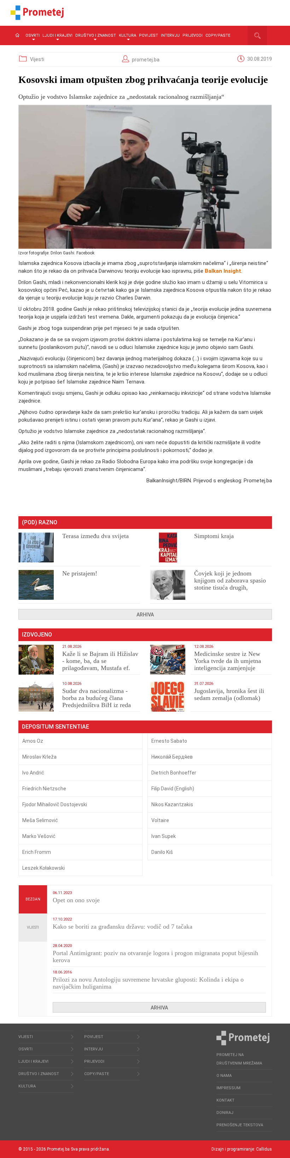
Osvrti (32, 35)
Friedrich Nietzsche (44, 788)
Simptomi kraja (214, 535)
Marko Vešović (39, 836)
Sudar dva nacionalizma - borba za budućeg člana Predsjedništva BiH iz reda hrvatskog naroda (96, 701)
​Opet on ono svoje (76, 900)
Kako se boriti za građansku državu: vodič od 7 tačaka (122, 926)
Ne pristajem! (79, 573)
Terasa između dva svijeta (95, 535)
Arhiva (145, 614)
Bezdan (32, 899)
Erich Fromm (36, 852)
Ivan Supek (163, 836)
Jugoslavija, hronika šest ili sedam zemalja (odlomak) (229, 694)
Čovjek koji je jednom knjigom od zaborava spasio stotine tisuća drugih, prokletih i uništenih (230, 584)
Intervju (170, 35)
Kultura (127, 35)
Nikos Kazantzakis (172, 804)
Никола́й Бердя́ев (172, 757)
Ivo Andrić (33, 773)
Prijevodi (192, 35)
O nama (224, 1075)
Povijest (148, 35)
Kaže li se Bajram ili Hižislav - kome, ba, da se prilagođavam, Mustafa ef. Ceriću (100, 664)
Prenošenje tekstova (239, 1125)
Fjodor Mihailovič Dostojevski (54, 804)
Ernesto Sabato (169, 741)
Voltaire (160, 820)
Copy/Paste (217, 35)
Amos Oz (32, 741)
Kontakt (225, 1100)
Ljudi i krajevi (57, 35)
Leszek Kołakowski (43, 868)
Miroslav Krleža (39, 757)
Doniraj (224, 1112)
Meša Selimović (40, 820)
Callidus (264, 1149)
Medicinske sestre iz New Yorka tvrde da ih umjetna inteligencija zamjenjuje (227, 660)
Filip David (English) (172, 788)
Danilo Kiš (162, 852)
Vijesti (37, 59)
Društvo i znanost (95, 35)
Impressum (228, 1088)
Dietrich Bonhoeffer (173, 773)
